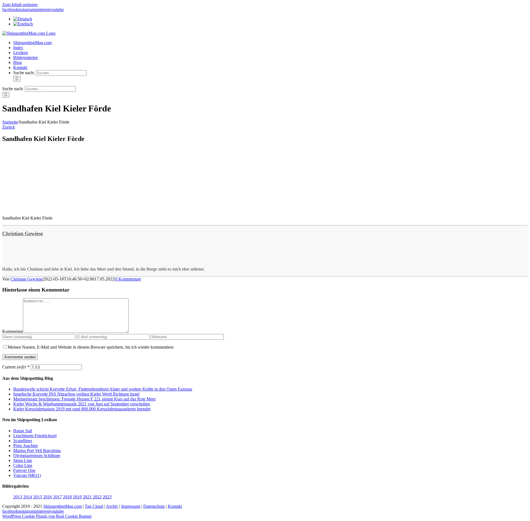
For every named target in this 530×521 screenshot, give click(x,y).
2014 (27, 497)
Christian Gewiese (22, 233)
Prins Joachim (25, 445)
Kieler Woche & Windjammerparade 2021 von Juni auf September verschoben (81, 404)
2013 (17, 497)
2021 (87, 497)
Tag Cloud (94, 506)
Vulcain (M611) (27, 475)
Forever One (24, 470)
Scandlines (22, 440)
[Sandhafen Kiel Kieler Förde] (43, 208)
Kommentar (12, 331)
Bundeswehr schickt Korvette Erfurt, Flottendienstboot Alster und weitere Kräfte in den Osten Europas (102, 389)
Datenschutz (154, 506)
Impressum (130, 506)
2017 (57, 497)
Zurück (8, 127)
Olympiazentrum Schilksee (36, 455)
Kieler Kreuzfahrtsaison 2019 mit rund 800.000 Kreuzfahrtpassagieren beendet (81, 409)
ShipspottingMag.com (62, 506)
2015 (37, 497)
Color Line (22, 465)
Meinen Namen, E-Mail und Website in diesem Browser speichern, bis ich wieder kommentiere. (91, 347)
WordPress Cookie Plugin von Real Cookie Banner (47, 516)
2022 (97, 497)
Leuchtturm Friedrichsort (35, 435)
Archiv (112, 506)
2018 (67, 497)
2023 (107, 497)
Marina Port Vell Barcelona (37, 450)
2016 (47, 497)
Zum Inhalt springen (20, 4)
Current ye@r (16, 367)
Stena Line (22, 460)
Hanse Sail (22, 430)
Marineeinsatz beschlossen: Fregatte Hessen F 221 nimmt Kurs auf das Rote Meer (84, 399)
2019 (77, 497)
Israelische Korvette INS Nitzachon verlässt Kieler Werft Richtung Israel (76, 394)
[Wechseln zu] (22, 19)
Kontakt (175, 506)
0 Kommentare (128, 279)
